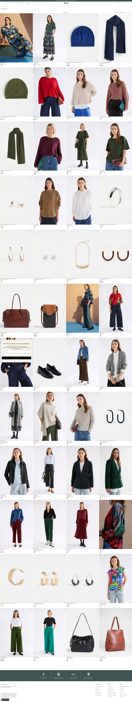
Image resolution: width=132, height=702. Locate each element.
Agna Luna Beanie (4, 117)
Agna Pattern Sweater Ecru (71, 117)
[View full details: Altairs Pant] (49, 470)
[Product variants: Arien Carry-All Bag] (131, 656)
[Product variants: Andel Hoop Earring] (98, 602)
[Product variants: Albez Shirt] (31, 385)
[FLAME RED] (34, 119)
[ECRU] (101, 65)
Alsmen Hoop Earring (103, 441)
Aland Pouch (36, 333)
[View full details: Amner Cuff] (16, 578)
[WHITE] (67, 227)
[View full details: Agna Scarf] (16, 146)
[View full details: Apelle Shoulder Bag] (82, 632)
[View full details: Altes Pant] (16, 524)
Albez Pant (101, 333)
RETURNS (97, 690)
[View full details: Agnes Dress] (82, 146)
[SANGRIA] (2, 173)
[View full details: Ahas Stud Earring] (16, 200)
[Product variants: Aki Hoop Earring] (131, 277)
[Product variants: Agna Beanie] (98, 61)
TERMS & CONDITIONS (112, 695)
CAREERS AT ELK (123, 696)
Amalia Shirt (102, 549)
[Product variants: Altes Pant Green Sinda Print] (64, 548)
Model (64, 12)
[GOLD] (1, 227)
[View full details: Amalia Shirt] (115, 524)
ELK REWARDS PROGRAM (124, 686)
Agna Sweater (36, 171)
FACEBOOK (122, 689)
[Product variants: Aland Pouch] (64, 331)
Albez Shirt (2, 387)
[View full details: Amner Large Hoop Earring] (49, 578)
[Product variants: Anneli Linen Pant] (31, 656)
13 (70, 665)
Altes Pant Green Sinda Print (38, 549)
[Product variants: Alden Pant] (98, 385)
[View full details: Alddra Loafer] (49, 362)
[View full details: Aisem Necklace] (82, 254)
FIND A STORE (98, 687)
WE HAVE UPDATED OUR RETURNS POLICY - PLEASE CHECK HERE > (66, 0)
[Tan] (100, 660)
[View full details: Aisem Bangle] (115, 200)
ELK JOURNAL (110, 690)
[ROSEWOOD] (100, 119)
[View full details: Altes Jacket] (82, 470)
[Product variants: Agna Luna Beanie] (31, 115)
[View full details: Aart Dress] (16, 38)
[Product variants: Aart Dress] (31, 61)
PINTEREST (122, 690)
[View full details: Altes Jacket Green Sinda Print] (115, 470)
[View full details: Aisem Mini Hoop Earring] (49, 254)
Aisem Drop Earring (4, 279)
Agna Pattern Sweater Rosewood (105, 117)
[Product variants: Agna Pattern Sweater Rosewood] (131, 115)
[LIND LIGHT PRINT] (100, 606)
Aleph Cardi (102, 387)
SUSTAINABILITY (110, 687)
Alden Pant (68, 387)
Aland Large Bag (3, 333)
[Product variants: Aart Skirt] (64, 61)
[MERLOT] (34, 173)
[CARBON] (2, 552)
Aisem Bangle (102, 225)
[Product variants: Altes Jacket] (98, 494)
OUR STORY (110, 686)
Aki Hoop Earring (102, 279)
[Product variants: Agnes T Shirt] (131, 169)
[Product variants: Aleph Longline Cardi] (31, 440)
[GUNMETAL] (2, 227)
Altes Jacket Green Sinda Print (105, 495)
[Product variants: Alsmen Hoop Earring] (131, 440)
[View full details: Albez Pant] (115, 308)
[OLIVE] (1, 660)
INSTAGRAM (122, 687)
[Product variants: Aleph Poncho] (64, 440)
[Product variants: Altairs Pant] (64, 494)
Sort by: (115, 12)
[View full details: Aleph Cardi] (115, 362)
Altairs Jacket (3, 495)
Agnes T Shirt (102, 171)
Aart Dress (2, 63)
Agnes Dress (69, 171)
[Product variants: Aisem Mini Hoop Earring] (64, 277)
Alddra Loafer (36, 387)
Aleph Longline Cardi (4, 441)
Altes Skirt (68, 549)
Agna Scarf (2, 171)
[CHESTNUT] (68, 65)
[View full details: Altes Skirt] (82, 524)
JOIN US (16, 357)
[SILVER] (100, 227)
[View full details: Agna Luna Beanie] (16, 92)
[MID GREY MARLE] (36, 119)
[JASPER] (3, 660)
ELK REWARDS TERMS (111, 692)
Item (68, 12)
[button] (31, 14)
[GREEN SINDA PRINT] (34, 552)
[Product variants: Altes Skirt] (98, 548)
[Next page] (73, 665)
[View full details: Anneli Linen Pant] (16, 632)
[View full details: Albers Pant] (82, 308)
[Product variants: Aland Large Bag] (31, 331)
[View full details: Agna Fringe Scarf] (115, 38)
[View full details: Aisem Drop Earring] (16, 254)
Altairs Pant (36, 495)
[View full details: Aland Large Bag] (16, 308)
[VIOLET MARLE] (35, 119)
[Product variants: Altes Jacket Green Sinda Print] (131, 494)
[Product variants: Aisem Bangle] (131, 223)
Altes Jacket (69, 495)
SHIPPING (97, 689)
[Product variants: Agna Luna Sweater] (64, 115)
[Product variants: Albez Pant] (131, 331)
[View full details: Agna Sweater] (49, 146)
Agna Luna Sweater (37, 117)
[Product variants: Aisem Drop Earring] (31, 277)
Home (2, 6)
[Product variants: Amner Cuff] (31, 602)
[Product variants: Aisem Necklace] (98, 277)
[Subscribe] (17, 690)
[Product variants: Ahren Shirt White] (98, 223)
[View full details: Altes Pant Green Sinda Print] (49, 524)
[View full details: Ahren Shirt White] (82, 200)
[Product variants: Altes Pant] (31, 548)
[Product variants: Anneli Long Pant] (64, 656)
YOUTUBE (121, 692)
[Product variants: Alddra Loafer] (64, 385)
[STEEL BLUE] (100, 65)
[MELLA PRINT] (100, 552)
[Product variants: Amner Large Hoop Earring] (64, 602)
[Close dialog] (31, 341)
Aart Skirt (35, 63)
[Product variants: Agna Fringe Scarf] (131, 61)
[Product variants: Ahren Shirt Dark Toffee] (64, 223)
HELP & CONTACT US (99, 686)
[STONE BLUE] (69, 65)
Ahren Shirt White (70, 225)
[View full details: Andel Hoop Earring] (82, 578)
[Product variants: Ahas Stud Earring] (31, 223)
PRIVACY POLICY (110, 696)
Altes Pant (2, 549)
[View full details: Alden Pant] (82, 362)
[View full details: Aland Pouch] (49, 308)
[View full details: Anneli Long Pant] (49, 632)
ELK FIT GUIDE (98, 693)
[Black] (101, 660)
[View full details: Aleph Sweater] (82, 416)
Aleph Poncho (36, 441)
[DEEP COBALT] (67, 65)
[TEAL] (34, 660)
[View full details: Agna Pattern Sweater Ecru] (82, 92)
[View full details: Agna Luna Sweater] (49, 92)
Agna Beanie (69, 63)
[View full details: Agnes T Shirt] (115, 146)
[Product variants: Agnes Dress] (98, 169)
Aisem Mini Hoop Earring (38, 279)
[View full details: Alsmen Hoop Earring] (115, 416)
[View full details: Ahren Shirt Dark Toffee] (49, 200)
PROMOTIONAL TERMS (112, 693)
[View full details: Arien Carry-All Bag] (115, 632)
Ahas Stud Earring (4, 225)
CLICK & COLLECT (98, 692)
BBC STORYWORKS (111, 689)
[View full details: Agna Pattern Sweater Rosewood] (115, 92)
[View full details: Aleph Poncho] (49, 416)
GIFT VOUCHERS (98, 695)
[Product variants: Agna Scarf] (31, 169)
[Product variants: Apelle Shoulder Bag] (98, 656)
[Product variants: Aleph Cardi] (131, 385)
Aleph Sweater (69, 441)
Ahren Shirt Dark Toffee (38, 225)
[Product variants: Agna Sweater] (64, 169)
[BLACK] (2, 660)
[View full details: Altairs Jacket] (16, 470)
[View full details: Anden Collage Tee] (115, 578)
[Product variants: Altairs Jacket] (31, 494)
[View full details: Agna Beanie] (82, 38)
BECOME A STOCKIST (123, 695)
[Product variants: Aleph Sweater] (98, 440)
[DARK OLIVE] (1, 119)
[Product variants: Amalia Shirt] (131, 548)
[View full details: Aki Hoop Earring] (115, 254)
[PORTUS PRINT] (67, 173)
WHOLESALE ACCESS (123, 693)
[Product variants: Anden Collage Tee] (131, 602)
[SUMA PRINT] (1, 65)
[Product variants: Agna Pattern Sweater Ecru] (98, 115)
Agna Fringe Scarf (103, 63)
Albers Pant (69, 333)
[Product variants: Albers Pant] (98, 331)
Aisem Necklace (69, 279)
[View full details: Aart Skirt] (49, 38)
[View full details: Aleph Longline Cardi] (16, 416)
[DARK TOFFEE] (34, 227)
